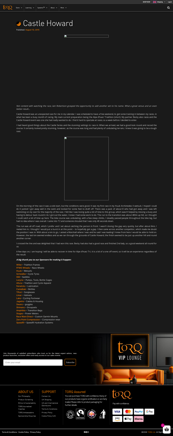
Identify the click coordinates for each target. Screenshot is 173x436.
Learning (28, 8)
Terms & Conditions (49, 409)
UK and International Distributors (50, 404)
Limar (19, 295)
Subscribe (70, 362)
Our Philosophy (24, 396)
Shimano (20, 307)
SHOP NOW (146, 2)
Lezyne (19, 280)
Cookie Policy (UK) (49, 416)
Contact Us (46, 396)
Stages (20, 313)
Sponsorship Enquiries (27, 416)
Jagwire (20, 301)
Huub (19, 271)
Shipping (160, 2)
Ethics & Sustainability (27, 403)
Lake (18, 298)
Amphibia (21, 310)
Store (18, 8)
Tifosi (19, 292)
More (62, 8)
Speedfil (20, 322)
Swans (19, 304)
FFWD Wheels (23, 268)
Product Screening (25, 400)
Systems (41, 8)
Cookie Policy (23, 432)
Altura (19, 283)
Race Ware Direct (24, 316)
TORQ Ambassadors (26, 413)
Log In (170, 2)
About (53, 8)
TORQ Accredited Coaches (25, 407)
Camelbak (21, 289)
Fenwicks (21, 286)
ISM (18, 277)
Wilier (19, 264)
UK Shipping (46, 400)
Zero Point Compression (28, 319)
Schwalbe (21, 274)
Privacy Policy (47, 413)
